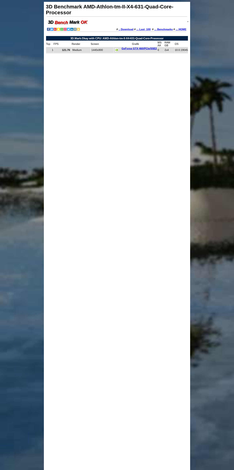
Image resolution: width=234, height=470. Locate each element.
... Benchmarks (163, 29)
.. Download (126, 29)
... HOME (181, 29)
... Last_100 (143, 29)
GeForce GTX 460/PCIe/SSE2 (139, 48)
